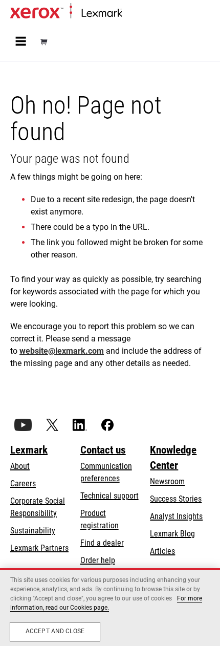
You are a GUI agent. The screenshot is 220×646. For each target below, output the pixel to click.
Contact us (103, 450)
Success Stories (176, 499)
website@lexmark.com (61, 351)
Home (130, 13)
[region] (110, 607)
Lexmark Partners (39, 548)
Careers (23, 483)
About (20, 466)
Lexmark (29, 450)
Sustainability (32, 530)
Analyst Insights (176, 516)
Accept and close (55, 631)
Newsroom (167, 481)
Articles (162, 551)
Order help (97, 560)
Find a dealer (102, 543)
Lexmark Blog (172, 534)
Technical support (109, 496)
